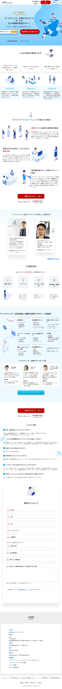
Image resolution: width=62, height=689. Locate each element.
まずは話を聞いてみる (19, 36)
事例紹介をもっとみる (53, 259)
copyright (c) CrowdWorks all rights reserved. (31, 686)
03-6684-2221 (35, 2)
